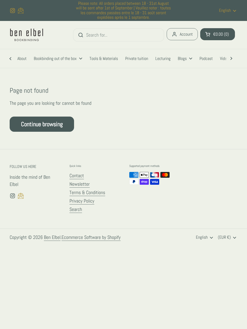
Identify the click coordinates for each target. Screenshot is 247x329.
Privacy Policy (81, 201)
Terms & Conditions (87, 192)
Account (186, 34)
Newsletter (79, 184)
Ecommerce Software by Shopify (91, 237)
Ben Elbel (52, 237)
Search (75, 209)
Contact (76, 175)
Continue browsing (42, 124)
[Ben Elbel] (27, 35)
